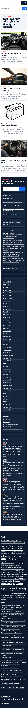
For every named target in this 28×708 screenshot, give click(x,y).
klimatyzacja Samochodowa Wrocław (13, 561)
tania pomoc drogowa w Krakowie (12, 590)
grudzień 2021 (7, 317)
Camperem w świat (6, 657)
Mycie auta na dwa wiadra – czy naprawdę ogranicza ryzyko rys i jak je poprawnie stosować (13, 653)
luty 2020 (5, 344)
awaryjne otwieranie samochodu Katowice (13, 546)
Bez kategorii (7, 419)
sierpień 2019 (7, 361)
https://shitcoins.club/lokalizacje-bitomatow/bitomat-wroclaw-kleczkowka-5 (12, 222)
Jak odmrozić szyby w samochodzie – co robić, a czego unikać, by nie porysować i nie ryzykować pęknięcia (13, 242)
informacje (6, 555)
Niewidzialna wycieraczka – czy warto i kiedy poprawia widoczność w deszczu (13, 248)
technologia (17, 592)
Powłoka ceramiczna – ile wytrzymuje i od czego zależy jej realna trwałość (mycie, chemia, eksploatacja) (13, 607)
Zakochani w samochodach (11, 214)
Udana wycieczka (8, 198)
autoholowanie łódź (5, 543)
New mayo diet (11, 513)
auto (20, 541)
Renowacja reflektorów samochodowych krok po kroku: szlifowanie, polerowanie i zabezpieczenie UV (12, 235)
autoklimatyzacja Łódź (17, 543)
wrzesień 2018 (7, 388)
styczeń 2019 (7, 377)
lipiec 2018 (6, 393)
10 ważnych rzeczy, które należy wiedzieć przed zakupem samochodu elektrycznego (13, 688)
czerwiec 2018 (7, 396)
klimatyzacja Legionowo (13, 559)
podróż (24, 579)
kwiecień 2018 (7, 401)
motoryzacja (17, 569)
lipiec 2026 (6, 284)
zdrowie (11, 597)
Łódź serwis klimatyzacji (18, 597)
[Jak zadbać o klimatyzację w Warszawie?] (14, 41)
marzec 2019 (7, 372)
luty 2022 (5, 312)
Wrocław (8, 593)
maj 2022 (5, 303)
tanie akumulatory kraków (13, 591)
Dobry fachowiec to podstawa (9, 668)
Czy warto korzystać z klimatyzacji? (11, 670)
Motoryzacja (4, 51)
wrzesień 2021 (7, 323)
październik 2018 (8, 385)
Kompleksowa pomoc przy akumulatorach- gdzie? (10, 124)
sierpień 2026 (7, 282)
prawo (2, 581)
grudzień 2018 (7, 380)
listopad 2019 (7, 353)
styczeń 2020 (7, 347)
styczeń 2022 (7, 314)
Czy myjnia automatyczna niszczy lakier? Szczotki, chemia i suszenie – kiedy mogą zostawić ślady (13, 482)
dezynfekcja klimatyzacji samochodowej (16, 553)
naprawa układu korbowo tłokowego (14, 575)
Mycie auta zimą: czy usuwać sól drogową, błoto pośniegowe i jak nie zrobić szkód (13, 625)
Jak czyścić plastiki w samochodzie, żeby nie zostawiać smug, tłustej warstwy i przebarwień (13, 664)
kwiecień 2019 (7, 369)
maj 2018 (5, 399)
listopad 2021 (7, 320)
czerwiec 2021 (7, 331)
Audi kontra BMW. (6, 618)
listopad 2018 (7, 382)
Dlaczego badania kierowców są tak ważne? (13, 161)
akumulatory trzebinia (9, 541)
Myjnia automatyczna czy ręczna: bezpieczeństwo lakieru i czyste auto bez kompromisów (12, 446)
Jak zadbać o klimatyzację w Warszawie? (11, 54)
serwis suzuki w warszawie (17, 588)
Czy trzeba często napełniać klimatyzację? (11, 89)
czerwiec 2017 (7, 410)
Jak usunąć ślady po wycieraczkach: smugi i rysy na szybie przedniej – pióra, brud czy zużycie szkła (13, 254)
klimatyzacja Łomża (7, 563)
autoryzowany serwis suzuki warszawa (13, 545)
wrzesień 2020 (7, 336)
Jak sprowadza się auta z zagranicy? (13, 202)
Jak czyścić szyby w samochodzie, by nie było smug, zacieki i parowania (13, 673)
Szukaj (24, 8)
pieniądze (19, 578)
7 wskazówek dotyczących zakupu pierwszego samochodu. (10, 629)
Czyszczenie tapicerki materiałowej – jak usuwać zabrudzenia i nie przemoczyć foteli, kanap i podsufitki (13, 644)
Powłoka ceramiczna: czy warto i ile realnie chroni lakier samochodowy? (13, 621)
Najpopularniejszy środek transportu (11, 677)
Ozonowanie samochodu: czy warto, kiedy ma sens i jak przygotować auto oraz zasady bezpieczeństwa (13, 260)
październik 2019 (8, 355)
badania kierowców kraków (15, 550)
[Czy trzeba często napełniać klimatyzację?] (14, 76)
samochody (9, 581)
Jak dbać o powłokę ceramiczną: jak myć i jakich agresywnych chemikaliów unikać (12, 648)
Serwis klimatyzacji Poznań (12, 583)
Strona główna (5, 703)
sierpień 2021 (7, 325)
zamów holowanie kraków (12, 595)
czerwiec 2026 (7, 287)
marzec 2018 (7, 404)
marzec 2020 (7, 342)
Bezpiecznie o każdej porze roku (10, 635)
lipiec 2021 (6, 328)
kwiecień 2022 (7, 306)
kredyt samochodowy (10, 565)
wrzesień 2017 (7, 407)
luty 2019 (5, 374)
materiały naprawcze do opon (11, 568)
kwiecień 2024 (7, 293)
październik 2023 (8, 298)
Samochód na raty (6, 640)
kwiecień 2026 (7, 290)
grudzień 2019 (7, 350)
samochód (19, 581)
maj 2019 (5, 366)
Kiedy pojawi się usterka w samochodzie (12, 637)
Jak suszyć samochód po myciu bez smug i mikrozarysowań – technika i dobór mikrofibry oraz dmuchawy (13, 464)
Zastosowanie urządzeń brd (11, 205)
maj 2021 (5, 333)
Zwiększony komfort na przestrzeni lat (12, 660)
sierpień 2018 (7, 391)
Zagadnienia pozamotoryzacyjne (12, 429)
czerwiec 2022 (7, 301)
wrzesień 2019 (7, 358)
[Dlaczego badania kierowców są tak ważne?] (14, 148)
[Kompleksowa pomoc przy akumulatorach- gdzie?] (14, 111)
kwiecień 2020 (7, 339)
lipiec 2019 (6, 363)
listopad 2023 (7, 295)
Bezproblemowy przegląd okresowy (11, 633)
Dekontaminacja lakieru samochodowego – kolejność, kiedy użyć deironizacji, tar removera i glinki (13, 499)
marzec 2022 (7, 309)
